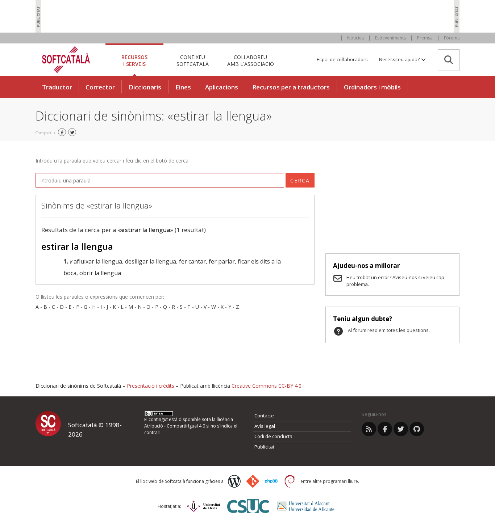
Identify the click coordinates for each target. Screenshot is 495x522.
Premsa (425, 37)
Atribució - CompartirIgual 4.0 (174, 426)
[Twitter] (401, 429)
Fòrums (451, 37)
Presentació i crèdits (150, 385)
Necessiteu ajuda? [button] (400, 59)
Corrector (100, 87)
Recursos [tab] (134, 60)
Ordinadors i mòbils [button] (372, 87)
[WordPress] (234, 481)
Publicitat (264, 446)
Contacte (264, 415)
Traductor (57, 87)
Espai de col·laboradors (342, 59)
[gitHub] (416, 429)
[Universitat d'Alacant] (306, 506)
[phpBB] (271, 481)
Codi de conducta (273, 436)
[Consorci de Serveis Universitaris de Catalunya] (248, 506)
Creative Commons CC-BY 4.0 (266, 385)
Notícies (355, 37)
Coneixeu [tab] (192, 60)
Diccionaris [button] (145, 87)
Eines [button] (183, 87)
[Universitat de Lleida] (203, 506)
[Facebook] (385, 429)
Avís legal (264, 426)
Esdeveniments (390, 37)
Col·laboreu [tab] (250, 60)
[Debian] (290, 481)
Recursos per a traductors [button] (291, 87)
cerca (300, 180)
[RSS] (369, 429)
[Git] (253, 481)
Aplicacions (221, 87)
